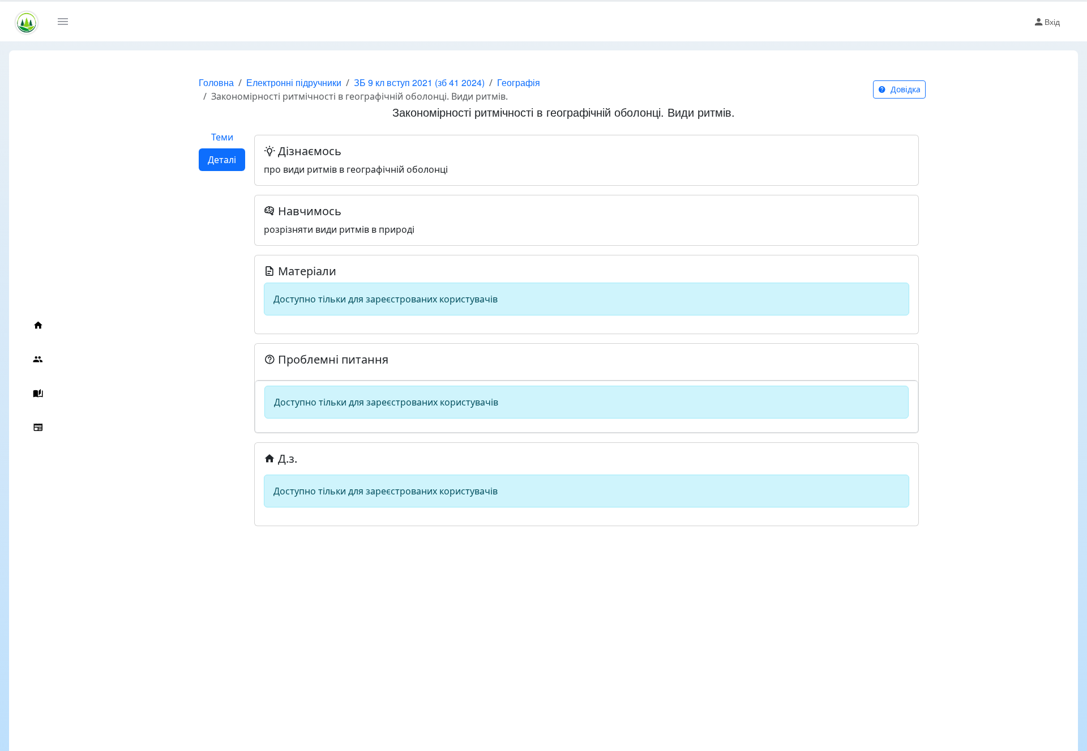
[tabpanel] (586, 326)
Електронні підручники (293, 82)
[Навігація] (67, 21)
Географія (518, 82)
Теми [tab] (222, 137)
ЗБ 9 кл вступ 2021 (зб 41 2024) (419, 82)
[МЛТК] (27, 22)
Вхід (1052, 21)
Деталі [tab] (222, 159)
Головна (216, 82)
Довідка (904, 89)
